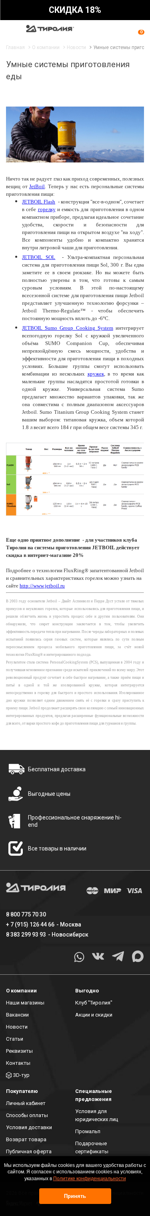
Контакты (18, 1063)
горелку (47, 209)
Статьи (14, 1039)
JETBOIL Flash (38, 202)
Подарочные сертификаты (91, 1147)
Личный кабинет (26, 1103)
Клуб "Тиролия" (93, 1003)
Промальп (87, 1131)
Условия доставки (29, 1127)
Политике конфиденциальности (89, 1178)
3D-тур (21, 1075)
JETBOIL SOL (38, 257)
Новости (17, 1027)
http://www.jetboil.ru (42, 586)
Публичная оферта (29, 1151)
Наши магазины (25, 1003)
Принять (75, 1196)
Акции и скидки (93, 1015)
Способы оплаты (27, 1115)
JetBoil (37, 186)
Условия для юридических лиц (96, 1115)
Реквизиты (19, 1051)
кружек (96, 374)
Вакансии (17, 1015)
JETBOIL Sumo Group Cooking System (67, 328)
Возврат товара (26, 1139)
